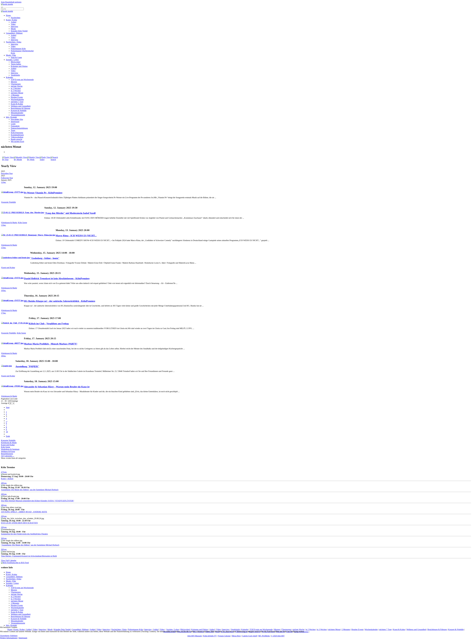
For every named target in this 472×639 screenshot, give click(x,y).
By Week (30, 159)
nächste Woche (16, 86)
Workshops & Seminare (10, 449)
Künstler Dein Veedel (19, 31)
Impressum (15, 122)
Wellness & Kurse (8, 451)
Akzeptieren (4, 636)
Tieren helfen (16, 64)
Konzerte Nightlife (8, 202)
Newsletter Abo (17, 119)
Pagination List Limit (9, 399)
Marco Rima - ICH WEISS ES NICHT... (76, 235)
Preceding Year (7, 173)
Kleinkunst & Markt (9, 223)
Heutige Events (17, 97)
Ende (8, 436)
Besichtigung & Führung (20, 108)
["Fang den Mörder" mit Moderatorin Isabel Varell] (22, 212)
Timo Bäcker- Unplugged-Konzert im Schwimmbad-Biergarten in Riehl (29, 556)
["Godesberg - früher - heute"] (15, 258)
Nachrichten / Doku (13, 42)
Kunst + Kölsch (7, 479)
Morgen (14, 82)
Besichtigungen (7, 454)
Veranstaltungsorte (18, 115)
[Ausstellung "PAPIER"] (6, 366)
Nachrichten (15, 18)
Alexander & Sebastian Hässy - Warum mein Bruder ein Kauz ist (56, 386)
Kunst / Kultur (11, 20)
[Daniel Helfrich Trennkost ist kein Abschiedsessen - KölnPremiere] (12, 278)
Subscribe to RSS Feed (20, 563)
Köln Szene (22, 223)
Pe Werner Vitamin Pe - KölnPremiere (43, 192)
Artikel (13, 22)
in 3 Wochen (16, 91)
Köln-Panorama (17, 133)
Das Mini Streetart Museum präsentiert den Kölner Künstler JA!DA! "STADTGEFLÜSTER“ (37, 501)
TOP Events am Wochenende (22, 80)
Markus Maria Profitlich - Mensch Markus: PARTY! (50, 344)
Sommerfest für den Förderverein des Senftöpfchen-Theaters (24, 534)
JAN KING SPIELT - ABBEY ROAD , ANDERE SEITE (24, 512)
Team (13, 130)
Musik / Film (11, 55)
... (6, 421)
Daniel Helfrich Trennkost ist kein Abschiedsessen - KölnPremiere (56, 278)
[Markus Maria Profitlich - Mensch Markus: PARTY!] (12, 343)
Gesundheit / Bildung (14, 33)
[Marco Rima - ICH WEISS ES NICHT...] (28, 235)
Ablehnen (13, 636)
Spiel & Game (16, 57)
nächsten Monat (17, 93)
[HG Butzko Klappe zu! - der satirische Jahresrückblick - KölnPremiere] (12, 300)
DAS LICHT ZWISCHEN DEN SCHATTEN (19, 523)
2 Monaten (15, 95)
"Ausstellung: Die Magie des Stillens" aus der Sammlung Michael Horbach (30, 545)
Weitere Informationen (8, 638)
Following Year (7, 178)
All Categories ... (7, 456)
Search (53, 159)
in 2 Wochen (16, 88)
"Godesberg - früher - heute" (44, 258)
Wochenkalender (17, 99)
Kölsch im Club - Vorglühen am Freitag (49, 323)
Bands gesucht (16, 139)
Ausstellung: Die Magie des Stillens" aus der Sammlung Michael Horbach (29, 490)
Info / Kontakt (11, 117)
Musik (13, 29)
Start (7, 407)
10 (7, 432)
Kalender (9, 77)
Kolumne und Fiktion (19, 66)
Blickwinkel (15, 62)
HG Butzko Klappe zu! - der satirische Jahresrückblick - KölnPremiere (59, 301)
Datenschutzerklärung (19, 128)
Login (13, 124)
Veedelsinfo (15, 75)
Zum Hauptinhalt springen (11, 2)
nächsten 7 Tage (17, 102)
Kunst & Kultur (17, 104)
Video (13, 24)
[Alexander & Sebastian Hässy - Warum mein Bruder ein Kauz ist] (12, 386)
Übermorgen (16, 84)
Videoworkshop (17, 137)
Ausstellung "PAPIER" (27, 366)
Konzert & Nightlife (18, 110)
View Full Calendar (8, 560)
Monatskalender (17, 113)
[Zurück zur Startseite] (7, 4)
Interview (14, 26)
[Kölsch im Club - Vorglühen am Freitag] (14, 323)
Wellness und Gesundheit (20, 106)
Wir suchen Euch (17, 141)
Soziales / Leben (12, 60)
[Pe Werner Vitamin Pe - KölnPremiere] (12, 192)
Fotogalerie (15, 126)
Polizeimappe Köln (18, 49)
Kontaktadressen (17, 135)
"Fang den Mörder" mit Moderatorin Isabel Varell (70, 213)
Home (8, 15)
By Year (5, 159)
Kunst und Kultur (8, 267)
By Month (18, 159)
